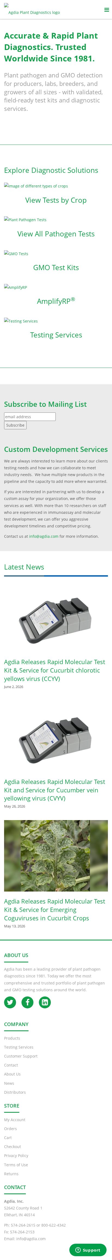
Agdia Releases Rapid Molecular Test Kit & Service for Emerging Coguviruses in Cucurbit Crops (54, 909)
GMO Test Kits (56, 267)
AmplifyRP (56, 301)
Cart (8, 1137)
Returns (11, 1173)
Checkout (12, 1146)
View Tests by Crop (56, 200)
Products (12, 1038)
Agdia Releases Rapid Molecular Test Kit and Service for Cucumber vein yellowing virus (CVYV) (54, 789)
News (9, 1083)
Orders (10, 1128)
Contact (11, 1065)
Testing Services (56, 335)
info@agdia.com (31, 1238)
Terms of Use (16, 1164)
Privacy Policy (16, 1155)
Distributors (15, 1092)
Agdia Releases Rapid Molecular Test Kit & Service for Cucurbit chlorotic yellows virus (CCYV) (54, 670)
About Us (12, 1074)
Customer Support (21, 1056)
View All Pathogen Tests (56, 234)
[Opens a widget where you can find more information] (88, 1250)
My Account (14, 1119)
